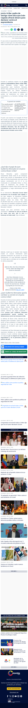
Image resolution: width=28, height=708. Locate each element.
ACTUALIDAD (15, 5)
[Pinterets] (21, 695)
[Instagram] (13, 695)
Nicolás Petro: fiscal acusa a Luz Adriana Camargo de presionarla (13, 450)
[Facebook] (8, 695)
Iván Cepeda (15, 342)
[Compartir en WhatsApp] (11, 29)
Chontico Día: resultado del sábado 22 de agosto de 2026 (20, 641)
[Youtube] (16, 695)
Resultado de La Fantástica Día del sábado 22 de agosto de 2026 (20, 661)
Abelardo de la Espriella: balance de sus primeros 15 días (19, 651)
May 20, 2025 (20, 290)
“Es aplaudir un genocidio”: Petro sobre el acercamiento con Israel (13, 496)
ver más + (14, 667)
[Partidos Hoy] (18, 695)
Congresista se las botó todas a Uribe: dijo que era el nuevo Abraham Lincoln (14, 423)
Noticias (10, 11)
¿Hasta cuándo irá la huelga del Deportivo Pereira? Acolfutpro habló (14, 634)
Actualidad (3, 11)
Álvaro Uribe (8, 342)
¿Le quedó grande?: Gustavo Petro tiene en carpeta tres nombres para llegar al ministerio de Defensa (20, 107)
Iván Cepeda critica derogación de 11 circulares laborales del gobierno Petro (13, 542)
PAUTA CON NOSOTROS (14, 688)
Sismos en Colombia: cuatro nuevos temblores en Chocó (12, 565)
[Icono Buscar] (26, 5)
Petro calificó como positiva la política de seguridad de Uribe (13, 400)
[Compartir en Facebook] (15, 29)
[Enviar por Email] (22, 29)
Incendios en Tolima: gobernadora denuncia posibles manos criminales (12, 519)
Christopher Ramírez (8, 24)
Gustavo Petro (12, 8)
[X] (10, 695)
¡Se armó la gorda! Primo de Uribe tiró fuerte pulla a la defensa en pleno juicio (13, 377)
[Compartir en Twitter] (18, 29)
